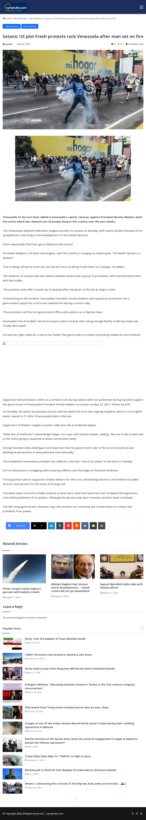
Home (8, 18)
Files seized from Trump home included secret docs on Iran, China (67, 707)
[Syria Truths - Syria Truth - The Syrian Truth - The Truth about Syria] (15, 7)
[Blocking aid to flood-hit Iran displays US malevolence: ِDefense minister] (12, 773)
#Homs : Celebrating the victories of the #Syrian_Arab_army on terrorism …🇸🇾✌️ (76, 783)
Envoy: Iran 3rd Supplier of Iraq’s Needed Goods (55, 638)
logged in (21, 617)
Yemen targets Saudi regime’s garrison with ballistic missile (22, 590)
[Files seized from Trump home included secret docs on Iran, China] (12, 712)
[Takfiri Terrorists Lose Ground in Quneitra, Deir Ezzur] (12, 658)
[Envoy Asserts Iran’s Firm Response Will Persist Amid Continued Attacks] (12, 673)
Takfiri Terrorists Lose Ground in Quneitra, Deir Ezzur (58, 654)
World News (20, 18)
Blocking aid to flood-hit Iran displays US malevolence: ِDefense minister (71, 770)
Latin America (36, 18)
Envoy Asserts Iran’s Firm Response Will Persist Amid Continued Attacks (70, 668)
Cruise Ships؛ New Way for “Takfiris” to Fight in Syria (58, 756)
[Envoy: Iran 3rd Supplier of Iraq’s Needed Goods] (12, 643)
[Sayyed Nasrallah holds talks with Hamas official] (121, 566)
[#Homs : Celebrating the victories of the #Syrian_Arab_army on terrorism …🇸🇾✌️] (12, 788)
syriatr (8, 44)
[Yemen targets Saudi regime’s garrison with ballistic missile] (24, 568)
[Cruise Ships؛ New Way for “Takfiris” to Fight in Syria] (12, 760)
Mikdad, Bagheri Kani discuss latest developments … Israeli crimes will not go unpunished (70, 587)
